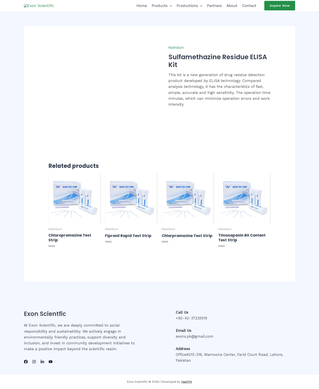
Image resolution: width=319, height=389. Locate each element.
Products (160, 5)
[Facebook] (26, 362)
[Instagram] (34, 362)
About (232, 5)
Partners (214, 5)
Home (141, 5)
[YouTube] (51, 362)
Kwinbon (176, 47)
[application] (170, 5)
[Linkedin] (42, 362)
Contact (249, 5)
